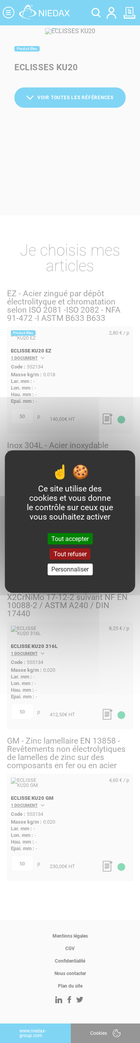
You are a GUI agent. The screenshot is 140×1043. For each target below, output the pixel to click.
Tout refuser (70, 554)
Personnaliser (70, 569)
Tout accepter (70, 539)
